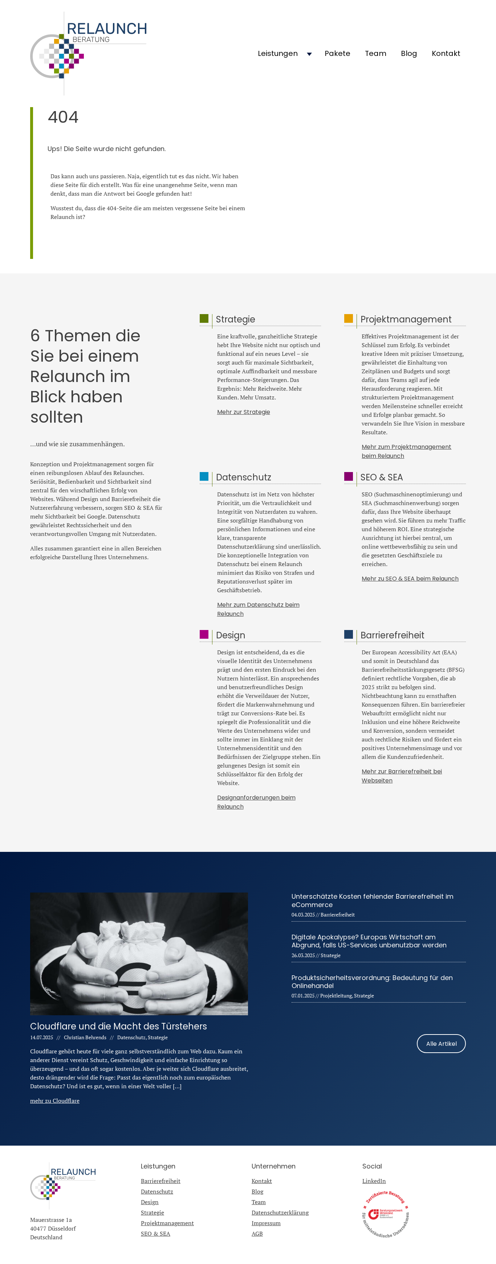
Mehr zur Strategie (243, 412)
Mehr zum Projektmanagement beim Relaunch (406, 451)
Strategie (152, 1212)
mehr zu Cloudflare (55, 1101)
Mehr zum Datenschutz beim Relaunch (258, 609)
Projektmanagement (167, 1223)
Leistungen (278, 53)
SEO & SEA (155, 1233)
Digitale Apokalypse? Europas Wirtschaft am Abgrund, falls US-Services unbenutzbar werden (369, 941)
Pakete (337, 53)
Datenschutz (157, 1191)
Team (375, 53)
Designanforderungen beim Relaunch (256, 802)
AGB (257, 1233)
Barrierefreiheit (160, 1181)
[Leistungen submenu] (309, 54)
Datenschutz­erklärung (280, 1212)
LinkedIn (374, 1181)
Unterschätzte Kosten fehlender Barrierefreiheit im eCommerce (373, 900)
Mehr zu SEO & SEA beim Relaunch (410, 578)
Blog (409, 53)
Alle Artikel (441, 1043)
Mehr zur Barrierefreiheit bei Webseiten (402, 776)
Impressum (266, 1223)
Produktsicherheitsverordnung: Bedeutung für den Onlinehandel (372, 982)
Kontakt (446, 53)
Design (150, 1202)
